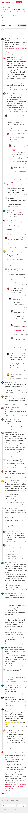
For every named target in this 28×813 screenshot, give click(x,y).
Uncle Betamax (14, 353)
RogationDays (10, 57)
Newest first (23, 25)
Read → (3, 20)
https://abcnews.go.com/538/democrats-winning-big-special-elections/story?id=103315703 (16, 786)
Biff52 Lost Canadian (12, 460)
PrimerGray (11, 269)
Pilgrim (7, 562)
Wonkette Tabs (6, 7)
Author (10, 120)
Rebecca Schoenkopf (4, 12)
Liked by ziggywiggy (12, 732)
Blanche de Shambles (12, 93)
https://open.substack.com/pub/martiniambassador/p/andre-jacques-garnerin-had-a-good (16, 50)
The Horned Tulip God (10, 471)
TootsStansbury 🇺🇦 (19, 339)
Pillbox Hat (7, 396)
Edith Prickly (8, 697)
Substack (6, 809)
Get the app (22, 806)
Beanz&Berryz (10, 210)
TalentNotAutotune (10, 593)
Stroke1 (9, 251)
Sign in (24, 2)
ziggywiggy (8, 709)
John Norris (8, 432)
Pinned (7, 40)
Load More (4, 793)
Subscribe (19, 2)
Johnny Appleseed (19, 326)
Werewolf (9, 183)
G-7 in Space (8, 408)
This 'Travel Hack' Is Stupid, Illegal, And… (13, 9)
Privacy (23, 800)
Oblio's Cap (13, 288)
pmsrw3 (10, 198)
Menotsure (9, 220)
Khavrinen (7, 382)
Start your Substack (10, 806)
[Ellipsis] (26, 38)
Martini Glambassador (11, 39)
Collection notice (16, 802)
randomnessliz (9, 481)
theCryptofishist (14, 133)
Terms (9, 802)
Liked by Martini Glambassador (14, 59)
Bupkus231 (8, 685)
